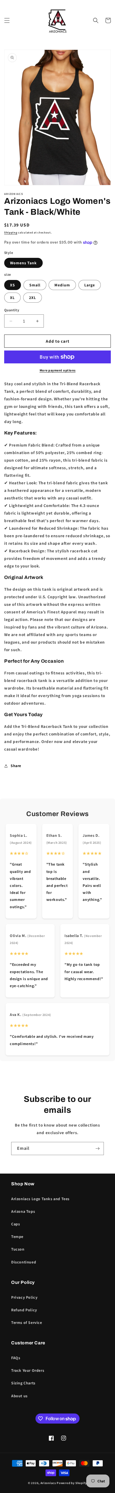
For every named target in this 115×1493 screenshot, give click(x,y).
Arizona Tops (23, 1211)
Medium (62, 285)
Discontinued (23, 1262)
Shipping (10, 232)
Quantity (11, 310)
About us (19, 1395)
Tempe (17, 1236)
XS (12, 285)
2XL (32, 297)
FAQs (15, 1357)
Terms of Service (26, 1322)
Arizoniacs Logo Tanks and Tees (40, 1198)
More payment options (58, 370)
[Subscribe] (97, 1148)
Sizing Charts (23, 1382)
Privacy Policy (24, 1297)
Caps (15, 1223)
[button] (7, 20)
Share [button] (16, 765)
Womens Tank (23, 262)
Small (34, 285)
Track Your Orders (27, 1370)
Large (89, 285)
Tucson (18, 1249)
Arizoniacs (48, 1483)
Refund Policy (24, 1309)
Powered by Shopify (72, 1483)
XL (12, 297)
